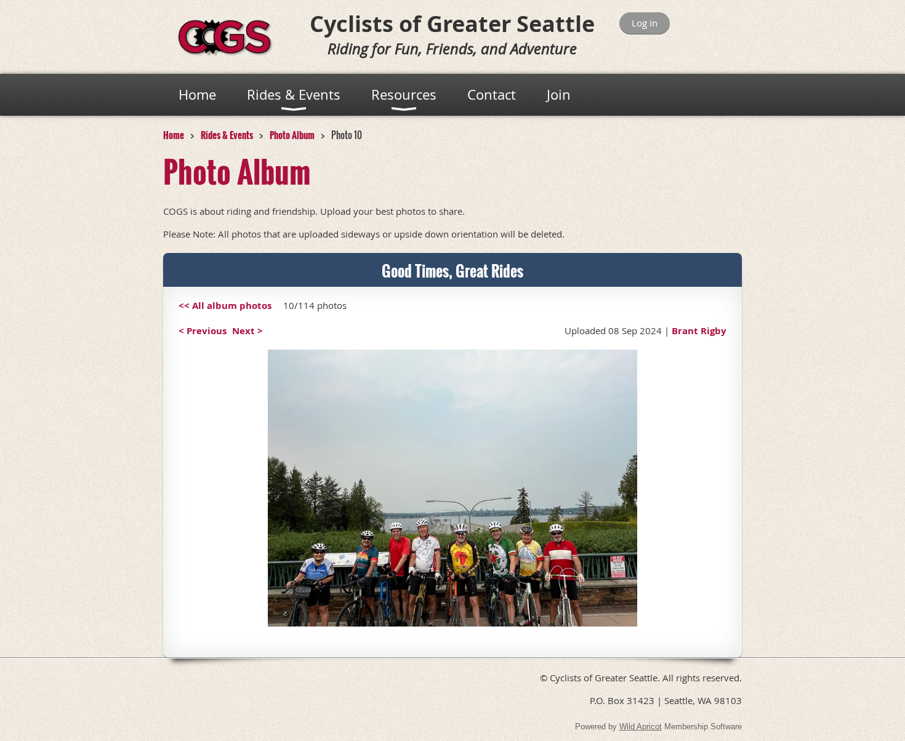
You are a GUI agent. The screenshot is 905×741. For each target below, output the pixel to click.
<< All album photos (225, 305)
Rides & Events (227, 135)
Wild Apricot (640, 726)
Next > (247, 330)
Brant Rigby (699, 330)
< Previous (203, 330)
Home (173, 135)
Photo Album (292, 135)
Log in (645, 23)
